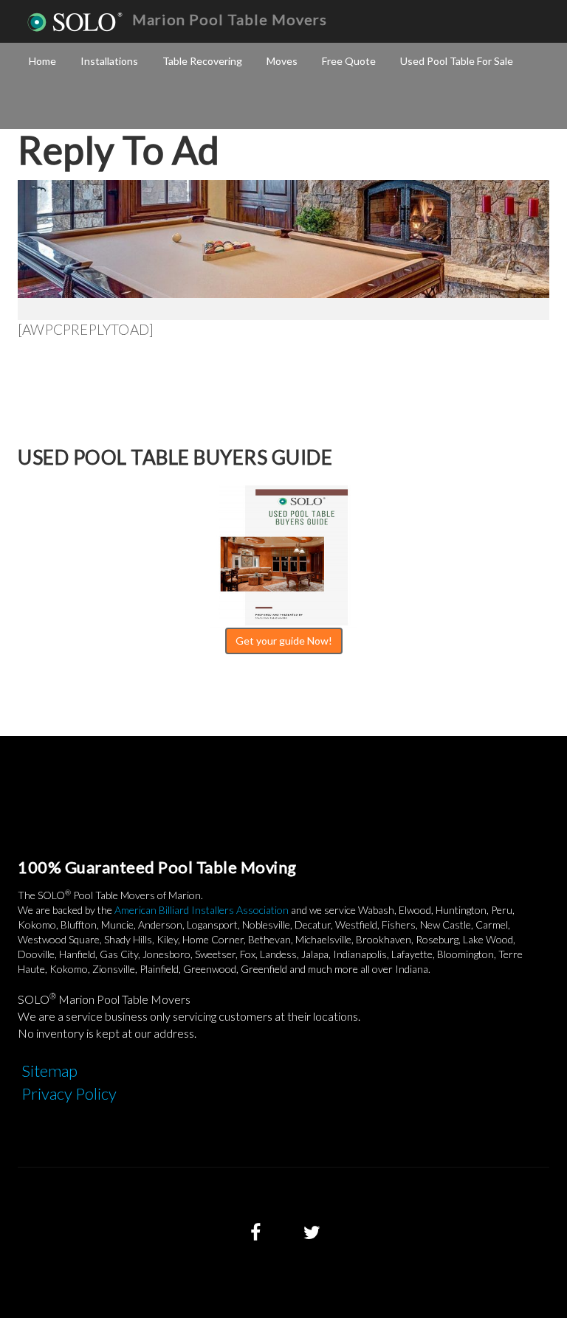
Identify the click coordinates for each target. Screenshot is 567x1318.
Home (42, 61)
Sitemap (49, 1071)
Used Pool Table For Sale (456, 61)
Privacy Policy (69, 1093)
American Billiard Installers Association (201, 909)
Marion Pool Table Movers (229, 19)
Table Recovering (202, 61)
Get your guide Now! (284, 640)
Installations (109, 61)
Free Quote (349, 61)
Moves (282, 61)
